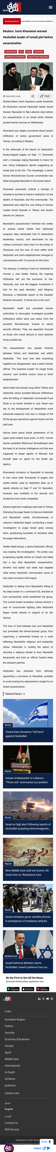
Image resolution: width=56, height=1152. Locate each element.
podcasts (10, 1085)
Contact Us (11, 1122)
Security (9, 1032)
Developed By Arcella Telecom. (28, 1140)
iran (21, 52)
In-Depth (10, 1072)
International (11, 52)
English (9, 1110)
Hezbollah (38, 52)
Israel (28, 52)
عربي (7, 1103)
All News (10, 1078)
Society (9, 1045)
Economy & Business (17, 1039)
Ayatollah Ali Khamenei (15, 57)
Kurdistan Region (15, 1019)
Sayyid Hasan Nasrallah (38, 57)
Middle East (12, 1059)
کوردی (8, 1116)
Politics (9, 1026)
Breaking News (12, 21)
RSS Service (12, 1129)
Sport (8, 1052)
